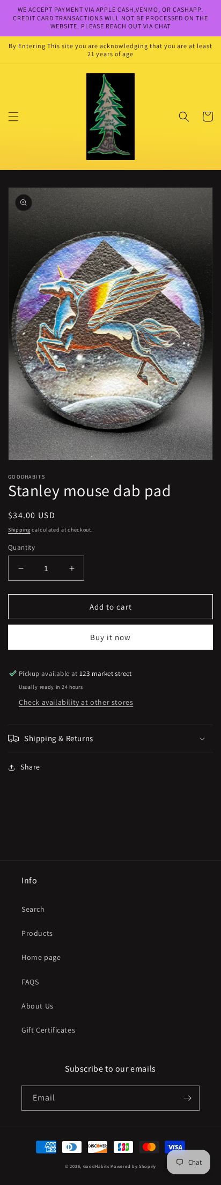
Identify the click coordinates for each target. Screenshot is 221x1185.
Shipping (19, 529)
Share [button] (30, 767)
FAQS (30, 982)
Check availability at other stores (76, 702)
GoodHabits (96, 1166)
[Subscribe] (187, 1098)
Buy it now (110, 637)
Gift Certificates (48, 1030)
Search (33, 909)
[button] (13, 116)
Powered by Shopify (133, 1166)
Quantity (21, 547)
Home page (41, 957)
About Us (37, 1006)
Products (37, 933)
